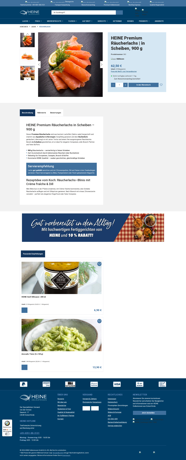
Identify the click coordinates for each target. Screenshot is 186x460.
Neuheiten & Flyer (64, 409)
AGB (109, 416)
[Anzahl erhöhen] (125, 85)
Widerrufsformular (114, 412)
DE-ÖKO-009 (113, 419)
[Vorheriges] (39, 64)
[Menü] (11, 421)
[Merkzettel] (151, 12)
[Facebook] (145, 452)
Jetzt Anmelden (148, 413)
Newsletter (61, 405)
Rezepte (60, 399)
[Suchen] (119, 12)
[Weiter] (101, 64)
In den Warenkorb (143, 85)
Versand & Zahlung (90, 399)
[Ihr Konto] (157, 12)
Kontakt (60, 419)
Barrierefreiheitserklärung (117, 422)
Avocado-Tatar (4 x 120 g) (32, 354)
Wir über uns (62, 402)
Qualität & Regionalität (66, 412)
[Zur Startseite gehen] (29, 12)
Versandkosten (58, 453)
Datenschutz (113, 402)
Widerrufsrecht (113, 409)
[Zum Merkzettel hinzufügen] (161, 84)
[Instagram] (159, 452)
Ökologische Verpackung (92, 402)
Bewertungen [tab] (55, 113)
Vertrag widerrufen (115, 426)
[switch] (7, 434)
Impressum (112, 399)
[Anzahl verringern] (113, 85)
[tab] (27, 112)
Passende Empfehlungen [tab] (33, 254)
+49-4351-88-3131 (38, 5)
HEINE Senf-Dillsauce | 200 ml (34, 297)
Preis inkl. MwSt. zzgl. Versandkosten (124, 71)
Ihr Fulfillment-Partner (65, 416)
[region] (62, 64)
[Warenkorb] (163, 12)
